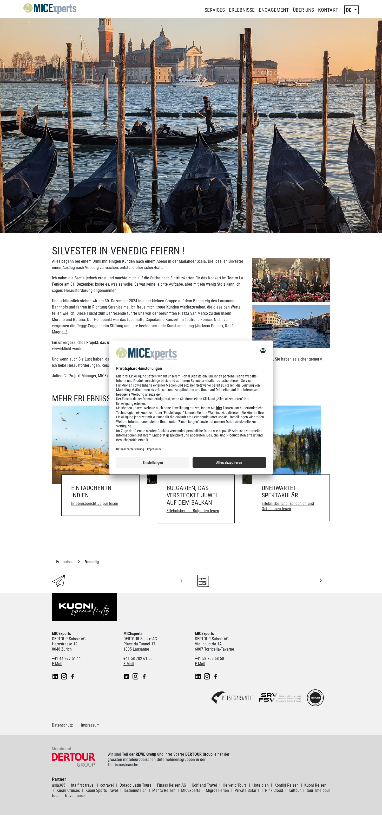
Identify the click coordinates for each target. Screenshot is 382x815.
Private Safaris (247, 790)
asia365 (58, 785)
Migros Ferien (217, 790)
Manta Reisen (163, 790)
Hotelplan (260, 785)
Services (215, 10)
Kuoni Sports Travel (101, 790)
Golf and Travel (204, 785)
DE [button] (349, 10)
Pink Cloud (274, 790)
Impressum (90, 725)
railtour (295, 790)
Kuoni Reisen (315, 785)
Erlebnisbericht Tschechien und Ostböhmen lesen (288, 506)
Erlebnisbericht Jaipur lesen (94, 503)
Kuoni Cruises (68, 790)
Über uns (303, 10)
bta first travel (83, 785)
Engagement (274, 10)
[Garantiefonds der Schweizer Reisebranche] (232, 699)
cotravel (107, 785)
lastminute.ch (135, 790)
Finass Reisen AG (171, 785)
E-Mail (57, 663)
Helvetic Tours (235, 785)
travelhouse (75, 795)
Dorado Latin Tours (135, 785)
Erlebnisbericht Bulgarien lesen (193, 510)
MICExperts (190, 790)
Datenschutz (62, 725)
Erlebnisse (242, 10)
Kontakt (328, 10)
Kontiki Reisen (286, 785)
